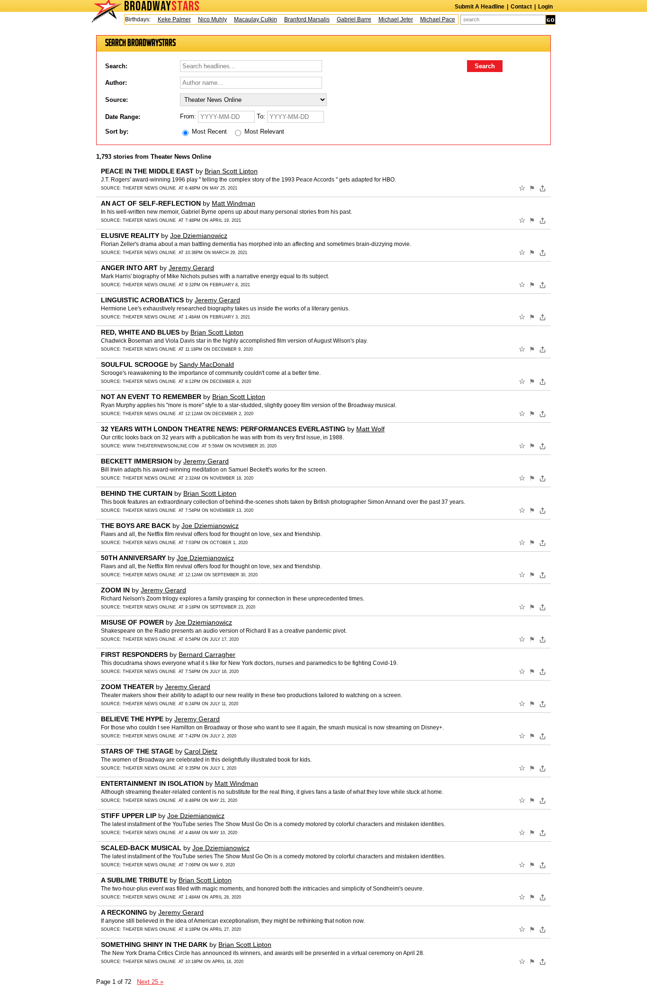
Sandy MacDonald (206, 364)
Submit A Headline (479, 6)
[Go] (551, 20)
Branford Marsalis (298, 19)
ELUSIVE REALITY (130, 235)
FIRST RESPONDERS (134, 654)
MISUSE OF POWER (132, 622)
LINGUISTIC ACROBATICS (142, 300)
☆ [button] (522, 188)
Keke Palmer (165, 19)
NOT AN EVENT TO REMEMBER (151, 396)
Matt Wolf (370, 429)
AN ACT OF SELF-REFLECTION (151, 203)
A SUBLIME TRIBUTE (134, 880)
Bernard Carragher (207, 654)
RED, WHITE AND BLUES (140, 332)
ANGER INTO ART (129, 268)
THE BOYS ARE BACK (136, 525)
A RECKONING (124, 912)
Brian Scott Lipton (231, 171)
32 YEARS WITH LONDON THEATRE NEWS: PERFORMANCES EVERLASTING (223, 429)
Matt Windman (233, 203)
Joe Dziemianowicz (198, 235)
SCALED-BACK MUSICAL (141, 848)
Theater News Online (149, 188)
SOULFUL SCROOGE (134, 364)
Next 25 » (150, 981)
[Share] (542, 188)
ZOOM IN (115, 590)
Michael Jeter (387, 19)
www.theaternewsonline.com (161, 446)
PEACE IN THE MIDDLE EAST (147, 171)
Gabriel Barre (345, 19)
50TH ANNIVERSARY (133, 558)
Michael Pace (429, 19)
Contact (521, 6)
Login (545, 6)
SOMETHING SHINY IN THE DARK (154, 944)
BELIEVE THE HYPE (132, 719)
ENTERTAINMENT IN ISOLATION (152, 783)
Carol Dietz (200, 751)
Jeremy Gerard (191, 268)
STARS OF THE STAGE (137, 751)
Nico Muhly (203, 19)
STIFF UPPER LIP (128, 815)
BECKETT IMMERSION (136, 461)
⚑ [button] (532, 188)
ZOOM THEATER (127, 687)
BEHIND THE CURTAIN (136, 493)
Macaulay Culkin (247, 19)
